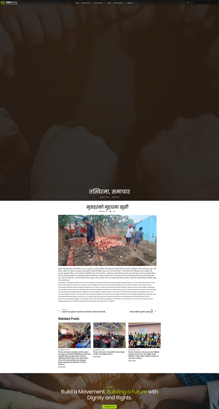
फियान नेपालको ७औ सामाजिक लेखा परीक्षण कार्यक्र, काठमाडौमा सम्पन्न (109, 353)
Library (129, 3)
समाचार (121, 191)
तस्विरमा (99, 191)
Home (77, 3)
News (109, 3)
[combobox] (202, 2)
